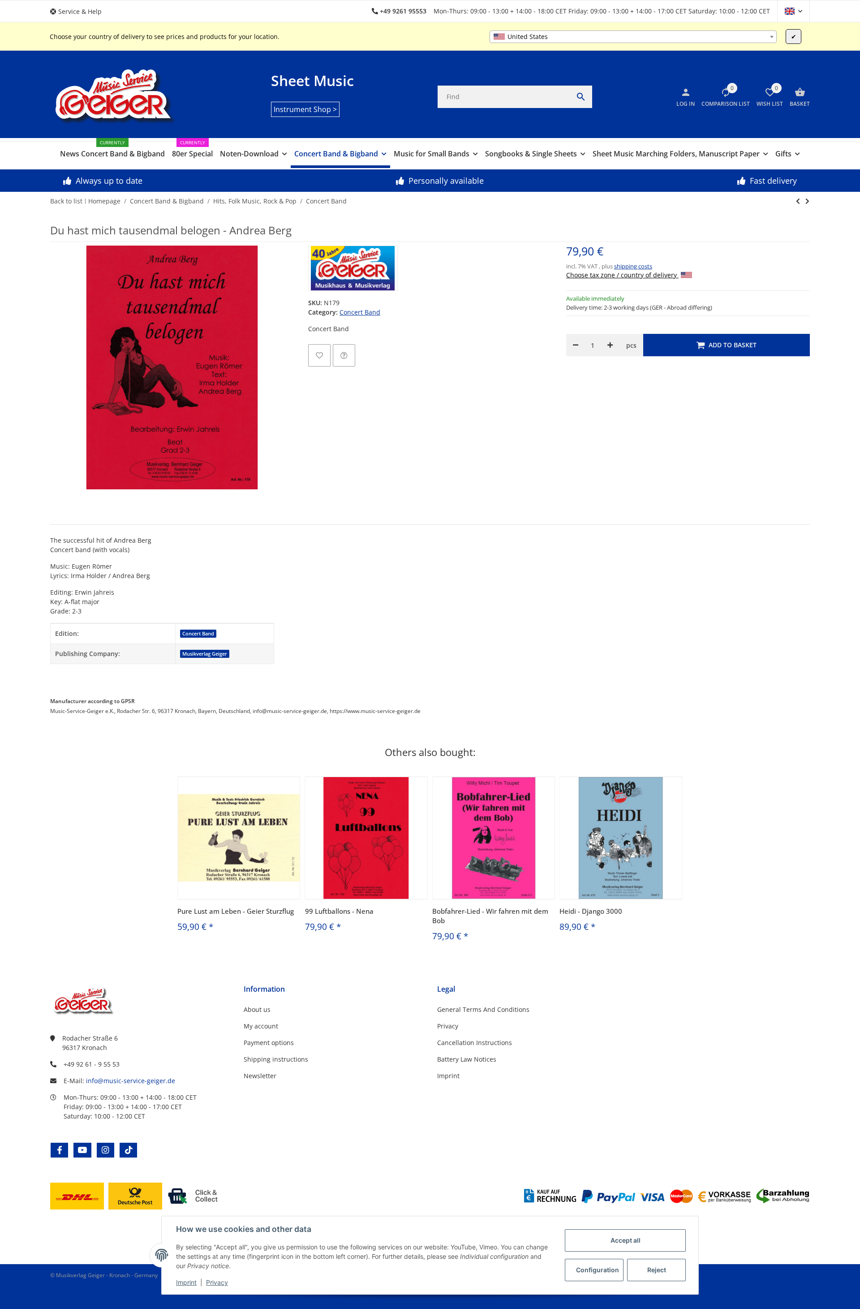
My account (261, 1026)
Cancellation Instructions (474, 1042)
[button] (79, 11)
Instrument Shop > (305, 109)
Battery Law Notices (466, 1059)
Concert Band (360, 312)
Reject (656, 1270)
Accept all (626, 1240)
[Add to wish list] (319, 355)
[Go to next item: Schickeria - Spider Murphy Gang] (798, 201)
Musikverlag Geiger (204, 654)
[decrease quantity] (575, 345)
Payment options (269, 1042)
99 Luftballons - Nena (339, 911)
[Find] (581, 97)
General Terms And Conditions (483, 1009)
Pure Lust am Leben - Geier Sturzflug (235, 911)
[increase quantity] (610, 345)
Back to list (66, 201)
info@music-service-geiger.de (130, 1080)
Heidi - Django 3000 (590, 911)
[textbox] (633, 37)
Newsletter (260, 1075)
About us (257, 1009)
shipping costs (633, 266)
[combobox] (633, 36)
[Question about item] (344, 355)
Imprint (186, 1282)
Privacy (217, 1282)
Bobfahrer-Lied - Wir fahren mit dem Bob (490, 916)
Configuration (597, 1270)
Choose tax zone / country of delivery (622, 275)
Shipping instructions (276, 1059)
